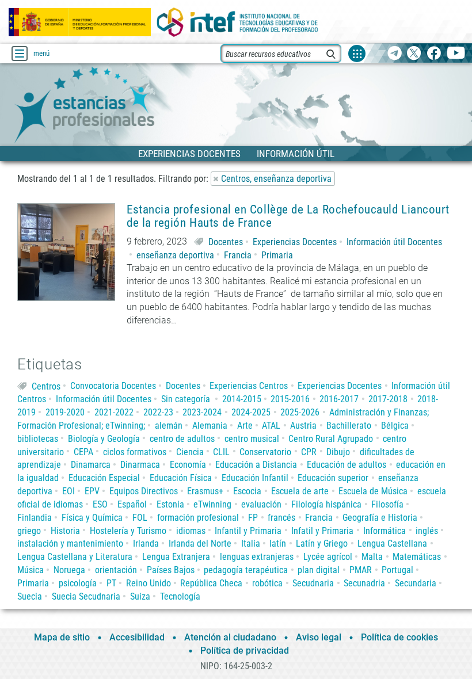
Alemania (209, 425)
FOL (139, 517)
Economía (188, 464)
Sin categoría (185, 399)
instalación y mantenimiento (70, 543)
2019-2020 (65, 412)
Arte (245, 425)
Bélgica (395, 425)
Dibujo (338, 452)
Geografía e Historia (379, 517)
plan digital (319, 569)
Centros (46, 385)
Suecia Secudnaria (86, 596)
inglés (427, 530)
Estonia (170, 504)
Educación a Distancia (256, 464)
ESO (100, 504)
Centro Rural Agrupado (330, 438)
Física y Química (92, 517)
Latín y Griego (322, 543)
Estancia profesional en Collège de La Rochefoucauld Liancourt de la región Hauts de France (288, 216)
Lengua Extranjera (176, 556)
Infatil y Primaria (322, 530)
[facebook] (434, 53)
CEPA (83, 452)
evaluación (261, 504)
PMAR (360, 569)
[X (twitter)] (414, 53)
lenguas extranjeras (257, 556)
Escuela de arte (300, 491)
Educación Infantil (255, 477)
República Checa (211, 583)
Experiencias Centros (249, 385)
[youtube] (456, 53)
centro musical (251, 438)
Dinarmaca (140, 464)
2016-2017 (339, 399)
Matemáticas (417, 556)
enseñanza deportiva (175, 255)
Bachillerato (348, 425)
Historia (65, 530)
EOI (68, 491)
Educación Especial (104, 477)
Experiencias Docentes (295, 241)
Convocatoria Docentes (113, 385)
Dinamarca (91, 464)
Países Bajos (171, 569)
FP (253, 517)
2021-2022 (114, 412)
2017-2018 (388, 399)
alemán (168, 425)
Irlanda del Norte (200, 543)
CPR (309, 452)
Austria (303, 425)
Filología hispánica (326, 504)
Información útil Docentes (394, 241)
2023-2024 (202, 412)
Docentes (225, 241)
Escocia (247, 491)
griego (29, 530)
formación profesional (198, 517)
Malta (372, 556)
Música (30, 569)
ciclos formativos (134, 452)
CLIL (221, 452)
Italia (250, 543)
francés (281, 517)
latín (277, 543)
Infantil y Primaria (248, 530)
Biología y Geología (104, 438)
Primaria (277, 255)
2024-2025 (251, 412)
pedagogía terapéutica (246, 569)
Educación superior (333, 477)
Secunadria (364, 583)
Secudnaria (313, 583)
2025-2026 (299, 412)
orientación (116, 569)
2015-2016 (290, 399)
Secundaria (415, 583)
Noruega (69, 569)
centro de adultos (182, 438)
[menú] (20, 53)
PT (111, 583)
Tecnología (180, 596)
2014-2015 (241, 399)
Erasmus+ (205, 491)
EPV (92, 491)
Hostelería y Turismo (128, 530)
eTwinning (212, 504)
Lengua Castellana (392, 543)
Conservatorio (265, 452)
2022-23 (158, 412)
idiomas (190, 530)
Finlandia (34, 517)
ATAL (271, 425)
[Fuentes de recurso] (357, 53)
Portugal (397, 569)
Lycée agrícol (327, 556)
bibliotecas (37, 438)
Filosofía (387, 504)
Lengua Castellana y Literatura (74, 556)
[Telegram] (394, 53)
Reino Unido (148, 583)
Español (132, 504)
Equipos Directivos (143, 491)
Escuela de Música (373, 491)
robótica (267, 583)
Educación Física (181, 477)
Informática (384, 530)
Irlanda (146, 543)
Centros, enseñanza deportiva (276, 178)
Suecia (29, 596)
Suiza (140, 596)
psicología (78, 583)
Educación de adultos (346, 464)
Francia (238, 255)
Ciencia (190, 452)
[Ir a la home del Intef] (238, 22)
